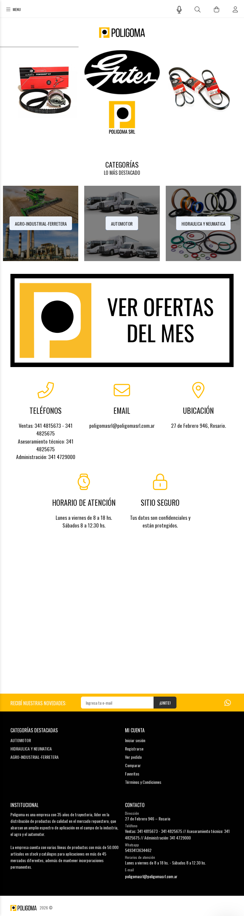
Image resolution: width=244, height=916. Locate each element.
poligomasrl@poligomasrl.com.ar (151, 876)
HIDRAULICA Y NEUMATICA (31, 748)
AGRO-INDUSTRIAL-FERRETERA (34, 757)
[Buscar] (197, 9)
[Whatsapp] (227, 702)
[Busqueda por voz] (179, 9)
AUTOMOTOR (20, 740)
